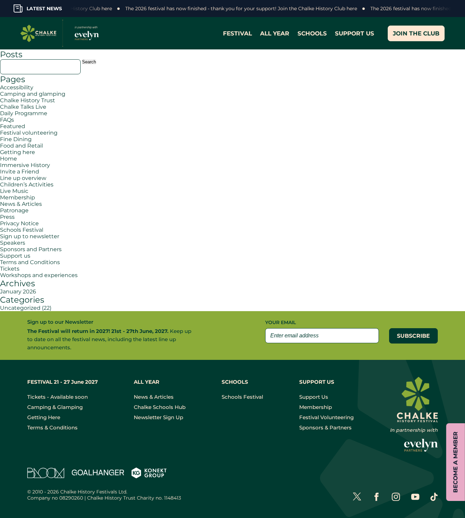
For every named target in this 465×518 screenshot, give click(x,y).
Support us (15, 256)
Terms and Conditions (30, 262)
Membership (17, 197)
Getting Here (43, 417)
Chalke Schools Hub (160, 407)
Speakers (12, 243)
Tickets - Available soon (57, 397)
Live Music (14, 191)
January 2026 (18, 291)
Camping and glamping (32, 94)
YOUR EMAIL (280, 322)
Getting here (17, 152)
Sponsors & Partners (325, 427)
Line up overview (23, 178)
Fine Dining (16, 139)
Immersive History (25, 165)
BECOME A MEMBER (455, 462)
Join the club (416, 33)
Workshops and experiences (39, 275)
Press (7, 217)
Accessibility (16, 87)
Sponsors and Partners (31, 249)
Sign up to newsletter (29, 236)
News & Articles (21, 204)
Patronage (14, 210)
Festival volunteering (29, 133)
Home (8, 158)
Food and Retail (21, 145)
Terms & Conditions (52, 427)
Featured (12, 126)
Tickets (9, 268)
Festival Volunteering (326, 417)
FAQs (7, 120)
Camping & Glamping (55, 407)
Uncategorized (20, 308)
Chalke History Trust (27, 100)
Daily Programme (23, 113)
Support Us (313, 397)
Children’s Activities (26, 184)
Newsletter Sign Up (158, 417)
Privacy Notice (19, 223)
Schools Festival (21, 230)
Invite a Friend (19, 171)
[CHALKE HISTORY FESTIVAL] (61, 33)
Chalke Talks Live (23, 107)
